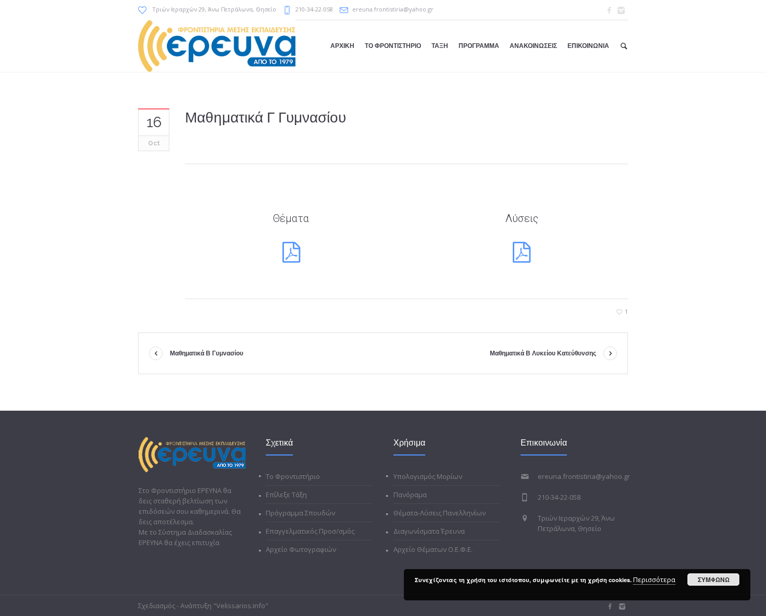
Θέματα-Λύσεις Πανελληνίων (439, 513)
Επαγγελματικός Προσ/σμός (310, 531)
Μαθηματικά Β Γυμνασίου (206, 353)
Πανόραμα (410, 494)
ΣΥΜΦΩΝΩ (714, 579)
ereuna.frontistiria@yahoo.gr (393, 9)
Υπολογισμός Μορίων (427, 476)
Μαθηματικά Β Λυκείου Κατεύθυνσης (543, 353)
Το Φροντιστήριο (293, 476)
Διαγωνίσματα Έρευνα (429, 531)
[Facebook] (609, 10)
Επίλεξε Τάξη (286, 494)
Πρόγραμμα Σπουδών (300, 513)
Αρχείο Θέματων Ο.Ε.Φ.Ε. (433, 549)
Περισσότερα (654, 579)
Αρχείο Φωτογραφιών (301, 549)
